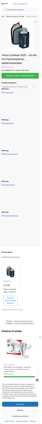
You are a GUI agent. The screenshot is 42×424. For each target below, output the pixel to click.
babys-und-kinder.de (20, 4)
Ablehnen (20, 410)
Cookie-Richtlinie (9, 421)
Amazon (17, 323)
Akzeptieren (20, 404)
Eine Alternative (9, 365)
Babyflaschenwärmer (27, 323)
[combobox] (19, 86)
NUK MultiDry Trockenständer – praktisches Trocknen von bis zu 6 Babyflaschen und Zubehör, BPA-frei (17, 369)
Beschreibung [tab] (7, 252)
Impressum (33, 421)
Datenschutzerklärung (22, 421)
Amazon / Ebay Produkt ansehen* (20, 76)
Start (3, 16)
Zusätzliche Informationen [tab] (11, 257)
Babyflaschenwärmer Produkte (15, 16)
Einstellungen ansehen (20, 416)
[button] (37, 380)
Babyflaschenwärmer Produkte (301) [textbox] (18, 87)
